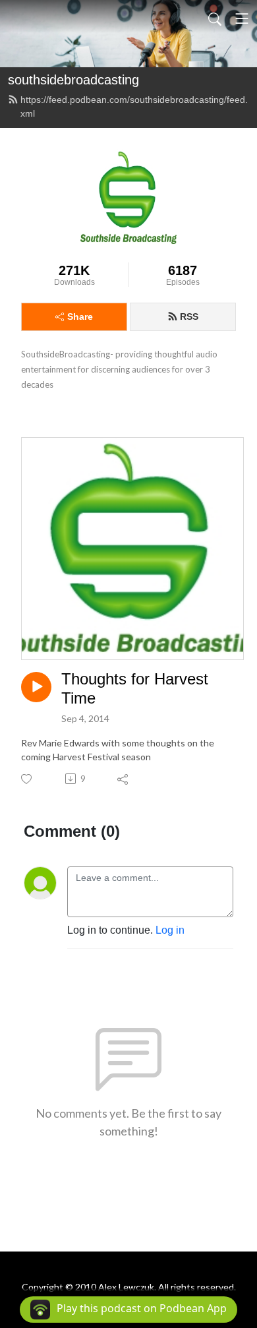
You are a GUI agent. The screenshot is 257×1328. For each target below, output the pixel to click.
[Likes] (27, 779)
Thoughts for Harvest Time (134, 688)
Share (80, 316)
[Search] (215, 18)
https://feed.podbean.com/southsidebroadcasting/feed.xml (134, 106)
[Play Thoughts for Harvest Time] (36, 687)
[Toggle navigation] (242, 18)
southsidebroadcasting (73, 80)
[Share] (123, 778)
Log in (170, 930)
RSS (189, 316)
